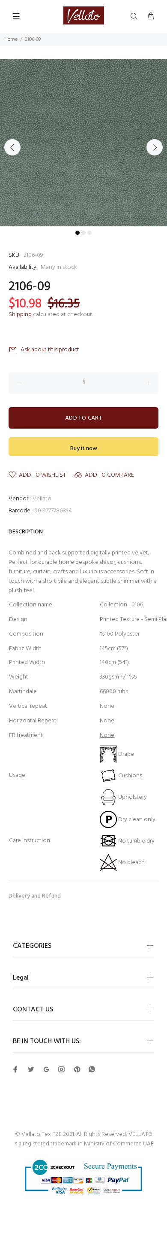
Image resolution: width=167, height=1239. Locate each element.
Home (11, 39)
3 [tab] (89, 233)
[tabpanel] (83, 142)
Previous (12, 147)
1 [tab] (77, 233)
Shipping (20, 315)
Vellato (42, 499)
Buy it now (83, 449)
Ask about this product (50, 350)
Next (154, 147)
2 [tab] (83, 233)
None (107, 735)
